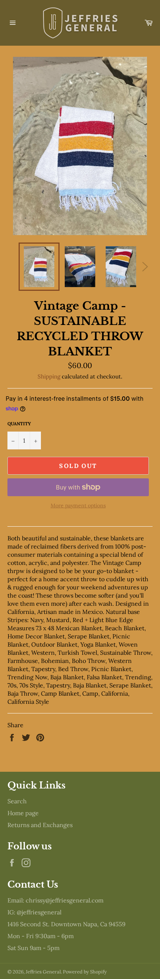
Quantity (19, 423)
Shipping (49, 376)
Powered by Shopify (85, 972)
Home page (23, 813)
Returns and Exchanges (40, 825)
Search (17, 801)
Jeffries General (43, 972)
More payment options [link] (78, 505)
